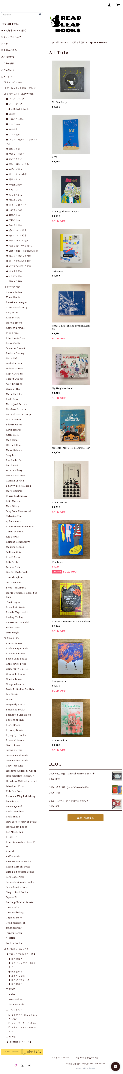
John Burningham (16, 338)
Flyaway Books (14, 730)
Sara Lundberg (14, 470)
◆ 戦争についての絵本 (17, 240)
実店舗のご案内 (9, 50)
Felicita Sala (13, 567)
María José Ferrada (16, 404)
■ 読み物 (11, 114)
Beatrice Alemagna (16, 302)
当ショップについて (11, 37)
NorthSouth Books (16, 827)
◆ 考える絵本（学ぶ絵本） (19, 245)
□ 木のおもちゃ (14, 1009)
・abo (11, 994)
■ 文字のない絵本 (15, 119)
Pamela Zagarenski (17, 612)
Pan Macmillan (14, 832)
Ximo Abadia (13, 297)
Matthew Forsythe (16, 409)
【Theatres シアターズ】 (19, 1041)
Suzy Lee (11, 455)
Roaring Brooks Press (18, 866)
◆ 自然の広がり (14, 169)
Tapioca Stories (15, 917)
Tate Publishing (15, 912)
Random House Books (18, 861)
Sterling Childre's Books (19, 902)
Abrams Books (14, 643)
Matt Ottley (12, 506)
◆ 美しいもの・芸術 (16, 174)
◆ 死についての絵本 (16, 235)
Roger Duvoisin (14, 373)
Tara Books (12, 907)
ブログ (4, 43)
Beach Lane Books (16, 658)
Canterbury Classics (17, 669)
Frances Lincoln (15, 740)
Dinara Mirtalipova (16, 496)
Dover (9, 699)
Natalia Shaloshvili (17, 572)
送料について (8, 57)
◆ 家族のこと (13, 149)
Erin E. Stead (13, 557)
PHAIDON (12, 837)
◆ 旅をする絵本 (14, 225)
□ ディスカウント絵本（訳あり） (21, 88)
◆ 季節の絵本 (13, 220)
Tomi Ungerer (14, 602)
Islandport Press (15, 786)
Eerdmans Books (15, 709)
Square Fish (12, 897)
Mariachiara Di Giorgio (19, 414)
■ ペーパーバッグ (15, 99)
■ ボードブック (14, 104)
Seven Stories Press (17, 887)
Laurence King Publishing (20, 796)
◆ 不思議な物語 (14, 184)
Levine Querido (14, 806)
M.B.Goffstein (13, 419)
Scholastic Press (15, 877)
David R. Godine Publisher (21, 689)
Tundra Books (14, 933)
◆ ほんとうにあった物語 (18, 256)
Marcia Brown (14, 322)
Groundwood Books (17, 755)
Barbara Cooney (15, 353)
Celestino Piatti (14, 516)
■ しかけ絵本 (13, 124)
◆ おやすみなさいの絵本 (18, 266)
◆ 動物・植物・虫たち (17, 164)
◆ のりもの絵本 (14, 271)
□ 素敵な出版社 (77, 42)
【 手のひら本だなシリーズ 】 (21, 954)
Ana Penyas (12, 536)
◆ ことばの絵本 (14, 276)
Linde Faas (12, 399)
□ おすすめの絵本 (13, 82)
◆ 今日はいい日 (14, 200)
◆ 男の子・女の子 (15, 154)
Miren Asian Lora (15, 475)
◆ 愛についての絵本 (16, 230)
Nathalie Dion (14, 363)
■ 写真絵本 (12, 129)
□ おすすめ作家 (12, 287)
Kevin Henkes (13, 429)
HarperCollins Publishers (20, 776)
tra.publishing (14, 928)
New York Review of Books (21, 821)
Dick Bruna (12, 333)
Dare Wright (13, 632)
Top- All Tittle (57, 42)
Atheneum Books (15, 653)
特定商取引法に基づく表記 (87, 1058)
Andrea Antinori (15, 292)
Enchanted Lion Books (18, 714)
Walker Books (14, 943)
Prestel (10, 851)
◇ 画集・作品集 (14, 281)
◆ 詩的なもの (13, 179)
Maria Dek (12, 358)
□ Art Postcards (15, 1004)
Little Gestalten (15, 811)
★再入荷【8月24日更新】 (14, 30)
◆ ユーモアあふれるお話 (18, 261)
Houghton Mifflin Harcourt (21, 781)
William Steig (13, 552)
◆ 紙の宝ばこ (15, 984)
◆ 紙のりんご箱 (16, 975)
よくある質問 (8, 63)
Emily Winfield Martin (18, 485)
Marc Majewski (14, 491)
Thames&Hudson (15, 922)
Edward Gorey (14, 424)
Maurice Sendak (15, 547)
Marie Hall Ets (14, 394)
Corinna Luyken (15, 480)
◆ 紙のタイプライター (19, 980)
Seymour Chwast (15, 348)
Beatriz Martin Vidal (17, 622)
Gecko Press (13, 745)
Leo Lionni (12, 465)
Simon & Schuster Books (20, 871)
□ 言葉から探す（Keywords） (19, 93)
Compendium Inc (15, 684)
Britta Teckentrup (16, 587)
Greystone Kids (14, 765)
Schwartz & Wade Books (20, 882)
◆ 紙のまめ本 (15, 971)
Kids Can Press (14, 791)
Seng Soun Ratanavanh (19, 511)
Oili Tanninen (13, 582)
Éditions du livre (15, 720)
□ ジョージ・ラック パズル (22, 1023)
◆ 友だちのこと (14, 159)
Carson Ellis (13, 389)
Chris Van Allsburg (16, 307)
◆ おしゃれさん (14, 194)
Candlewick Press (16, 664)
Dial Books (12, 694)
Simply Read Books (17, 892)
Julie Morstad (13, 501)
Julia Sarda (12, 562)
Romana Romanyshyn (18, 542)
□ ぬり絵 (11, 1036)
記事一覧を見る (85, 817)
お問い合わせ (8, 70)
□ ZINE (10, 989)
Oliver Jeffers (13, 445)
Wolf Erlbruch (14, 384)
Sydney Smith (13, 521)
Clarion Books (14, 679)
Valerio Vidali (13, 627)
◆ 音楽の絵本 (13, 215)
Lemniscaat (12, 801)
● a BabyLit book (18, 109)
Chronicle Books (15, 674)
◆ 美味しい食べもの (16, 205)
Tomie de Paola (15, 531)
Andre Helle (13, 435)
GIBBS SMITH (14, 750)
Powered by (82, 1068)
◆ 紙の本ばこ (15, 959)
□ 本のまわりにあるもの (16, 949)
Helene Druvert (15, 368)
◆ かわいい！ (13, 189)
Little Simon (13, 816)
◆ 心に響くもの (14, 210)
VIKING (10, 938)
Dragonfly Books (15, 704)
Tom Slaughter (14, 577)
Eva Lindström (14, 460)
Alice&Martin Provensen (20, 526)
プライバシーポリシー (61, 1058)
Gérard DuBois (14, 378)
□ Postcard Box (15, 999)
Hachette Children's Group (21, 770)
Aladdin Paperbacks (17, 648)
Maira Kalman (14, 450)
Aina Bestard (13, 317)
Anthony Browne (15, 328)
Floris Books (13, 725)
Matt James (12, 440)
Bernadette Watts (15, 607)
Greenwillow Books (17, 760)
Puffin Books (13, 856)
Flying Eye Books (16, 735)
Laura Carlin (13, 343)
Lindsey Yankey (14, 617)
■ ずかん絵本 (13, 134)
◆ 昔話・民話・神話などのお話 (22, 251)
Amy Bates (12, 312)
